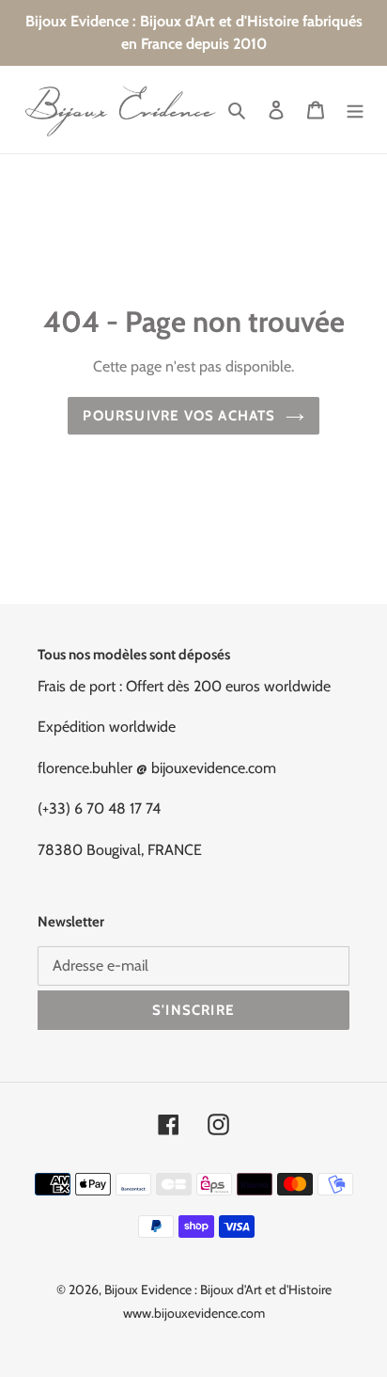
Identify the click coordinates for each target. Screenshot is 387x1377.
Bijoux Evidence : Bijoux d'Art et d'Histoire (218, 1289)
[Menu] (355, 110)
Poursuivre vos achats (179, 415)
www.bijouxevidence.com (194, 1313)
